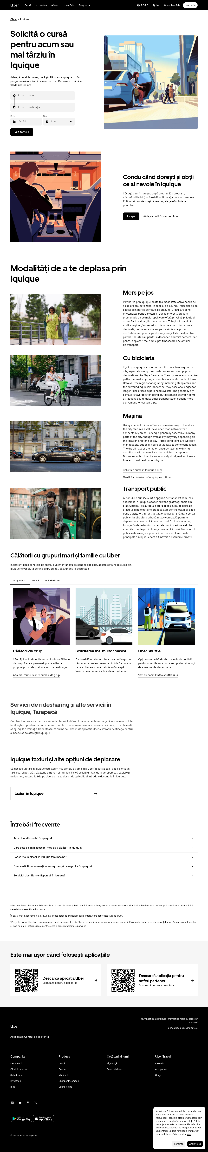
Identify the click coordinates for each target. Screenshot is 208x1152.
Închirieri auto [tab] (52, 580)
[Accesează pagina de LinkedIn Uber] (12, 1103)
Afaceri (55, 5)
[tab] (65, 580)
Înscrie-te (190, 5)
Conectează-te (172, 5)
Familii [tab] (35, 580)
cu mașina (41, 5)
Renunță (178, 1144)
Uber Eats (69, 5)
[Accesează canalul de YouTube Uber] (20, 1103)
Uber (14, 5)
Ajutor (156, 5)
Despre (83, 5)
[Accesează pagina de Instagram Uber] (28, 1103)
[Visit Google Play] (21, 1119)
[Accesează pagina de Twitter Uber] (36, 1103)
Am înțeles (195, 1144)
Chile (13, 19)
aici (189, 1134)
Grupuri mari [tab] (20, 580)
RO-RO (144, 5)
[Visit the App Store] (43, 1119)
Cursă (28, 5)
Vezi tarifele (21, 131)
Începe (131, 216)
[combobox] (18, 96)
